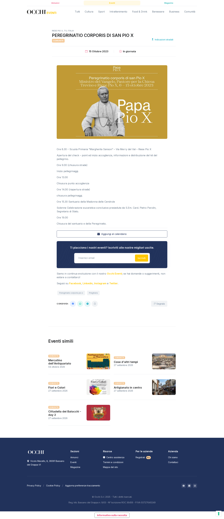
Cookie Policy (53, 485)
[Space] (36, 451)
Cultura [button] (89, 11)
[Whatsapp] (80, 304)
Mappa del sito (110, 467)
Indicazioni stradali (163, 39)
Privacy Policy (34, 485)
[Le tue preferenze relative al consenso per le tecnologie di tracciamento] (219, 514)
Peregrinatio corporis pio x (71, 293)
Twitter (113, 283)
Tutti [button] (77, 11)
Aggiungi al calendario (113, 233)
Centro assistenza (115, 457)
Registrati (143, 457)
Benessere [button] (158, 11)
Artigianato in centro (128, 387)
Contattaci (173, 462)
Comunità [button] (189, 11)
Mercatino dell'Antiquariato (59, 362)
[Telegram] (87, 304)
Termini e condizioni (113, 462)
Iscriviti (142, 258)
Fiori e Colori (56, 387)
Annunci (74, 457)
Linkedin (88, 283)
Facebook (75, 283)
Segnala (160, 303)
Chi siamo (173, 457)
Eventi (73, 462)
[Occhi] (41, 11)
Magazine (75, 467)
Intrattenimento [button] (118, 11)
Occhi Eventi (114, 273)
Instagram (100, 283)
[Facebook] (73, 304)
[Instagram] (195, 486)
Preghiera (93, 293)
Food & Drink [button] (139, 11)
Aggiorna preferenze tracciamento (82, 485)
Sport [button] (101, 11)
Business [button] (174, 11)
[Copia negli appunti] (95, 304)
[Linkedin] (189, 486)
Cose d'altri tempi (126, 362)
